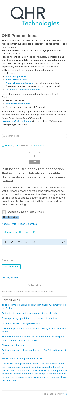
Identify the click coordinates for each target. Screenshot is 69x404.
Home (8, 145)
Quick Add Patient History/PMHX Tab (21, 323)
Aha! (65, 394)
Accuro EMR (9, 223)
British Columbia (27, 223)
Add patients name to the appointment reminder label (30, 313)
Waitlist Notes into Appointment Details (22, 358)
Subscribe (34, 285)
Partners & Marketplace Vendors (23, 89)
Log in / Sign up (10, 277)
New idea (38, 145)
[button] (6, 242)
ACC (18, 145)
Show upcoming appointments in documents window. (29, 318)
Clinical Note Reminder (13, 345)
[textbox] (34, 252)
